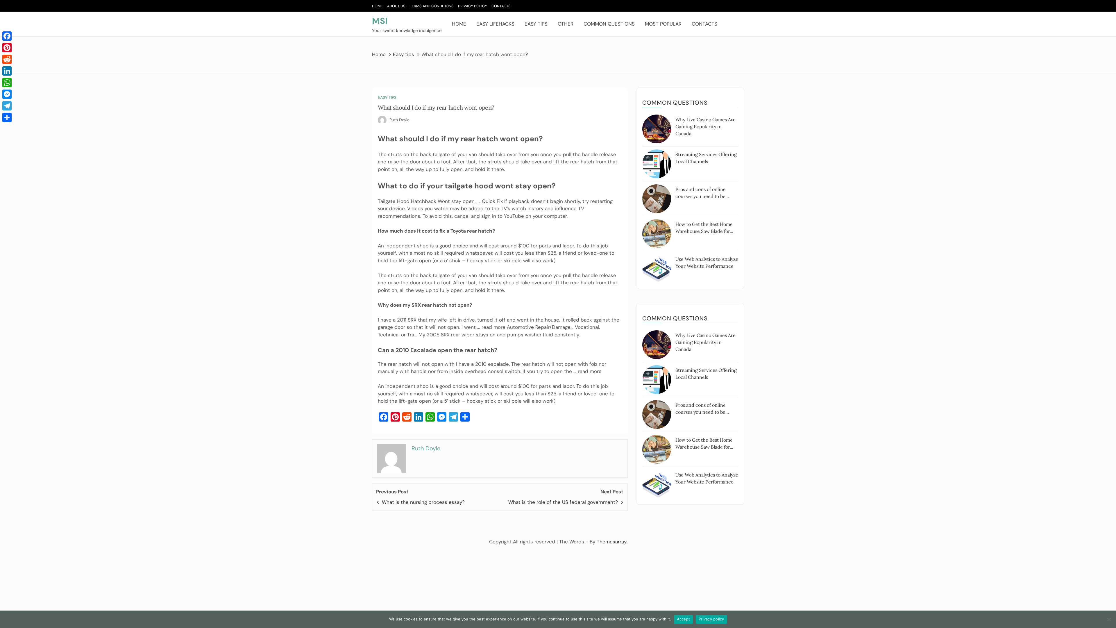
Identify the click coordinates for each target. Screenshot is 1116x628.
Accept (683, 619)
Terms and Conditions (432, 5)
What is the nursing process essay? (423, 502)
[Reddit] (7, 59)
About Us (396, 5)
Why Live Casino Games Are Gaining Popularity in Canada (705, 126)
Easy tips (536, 24)
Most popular (663, 24)
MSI (379, 20)
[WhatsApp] (7, 82)
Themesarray (611, 541)
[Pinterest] (7, 47)
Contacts (501, 5)
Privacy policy (711, 619)
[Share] (7, 117)
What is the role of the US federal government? (563, 502)
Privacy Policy (472, 5)
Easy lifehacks (495, 24)
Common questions (609, 24)
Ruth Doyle (399, 119)
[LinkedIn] (7, 71)
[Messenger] (7, 94)
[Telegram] (7, 106)
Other (565, 24)
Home (377, 5)
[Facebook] (7, 36)
